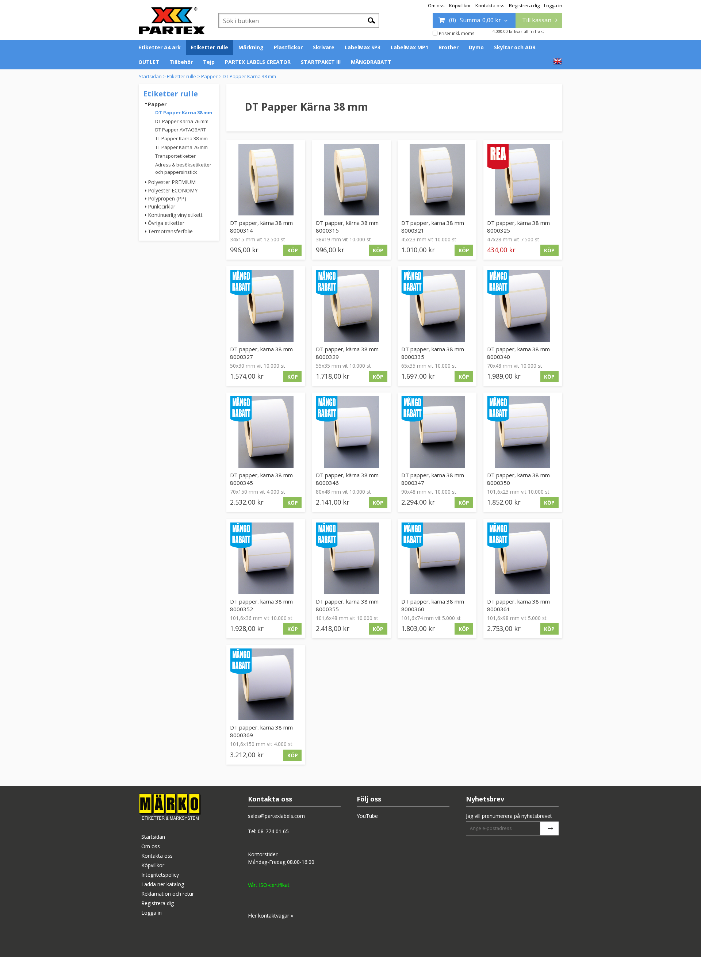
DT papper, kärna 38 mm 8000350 (518, 478)
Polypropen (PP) (167, 198)
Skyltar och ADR (515, 47)
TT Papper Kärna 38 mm (181, 138)
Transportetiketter (175, 156)
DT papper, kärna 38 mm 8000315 (347, 226)
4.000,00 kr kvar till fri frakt (518, 31)
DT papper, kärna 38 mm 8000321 (432, 226)
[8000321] (437, 179)
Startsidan (150, 76)
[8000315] (351, 179)
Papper (209, 76)
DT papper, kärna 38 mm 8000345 (261, 478)
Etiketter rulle (209, 47)
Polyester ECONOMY (173, 190)
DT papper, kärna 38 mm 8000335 (432, 352)
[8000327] (266, 305)
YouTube (367, 815)
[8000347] (437, 432)
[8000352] (266, 558)
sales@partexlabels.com (276, 815)
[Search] (371, 20)
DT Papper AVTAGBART (180, 129)
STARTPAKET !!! (321, 61)
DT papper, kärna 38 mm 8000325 (518, 226)
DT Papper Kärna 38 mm (249, 76)
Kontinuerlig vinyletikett (175, 214)
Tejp (209, 61)
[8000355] (351, 558)
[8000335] (437, 305)
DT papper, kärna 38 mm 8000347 (432, 478)
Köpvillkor (460, 5)
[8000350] (523, 432)
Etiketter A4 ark (159, 47)
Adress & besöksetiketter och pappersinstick (183, 168)
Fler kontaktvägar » (270, 915)
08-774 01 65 (273, 831)
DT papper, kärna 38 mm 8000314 (261, 226)
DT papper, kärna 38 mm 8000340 (518, 352)
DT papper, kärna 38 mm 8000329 (347, 352)
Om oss (436, 5)
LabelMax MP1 (409, 47)
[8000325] (523, 179)
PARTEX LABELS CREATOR (258, 61)
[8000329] (351, 305)
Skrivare (323, 47)
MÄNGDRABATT (371, 61)
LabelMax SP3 (362, 47)
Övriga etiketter (166, 222)
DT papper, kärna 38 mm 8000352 (261, 605)
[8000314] (266, 179)
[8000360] (437, 558)
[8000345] (266, 432)
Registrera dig (524, 5)
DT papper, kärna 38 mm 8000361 (518, 605)
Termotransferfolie (170, 231)
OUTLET (148, 61)
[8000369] (266, 684)
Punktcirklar (161, 206)
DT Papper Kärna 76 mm (181, 121)
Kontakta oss (490, 5)
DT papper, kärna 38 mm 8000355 (347, 605)
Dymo (476, 47)
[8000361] (523, 558)
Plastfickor (288, 47)
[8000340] (523, 305)
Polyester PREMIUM (172, 182)
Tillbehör (181, 61)
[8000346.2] (351, 432)
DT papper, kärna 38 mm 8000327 (261, 352)
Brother (448, 47)
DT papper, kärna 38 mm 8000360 (432, 605)
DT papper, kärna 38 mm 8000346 (347, 478)
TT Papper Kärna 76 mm (181, 147)
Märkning (251, 47)
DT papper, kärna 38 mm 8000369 (261, 731)
